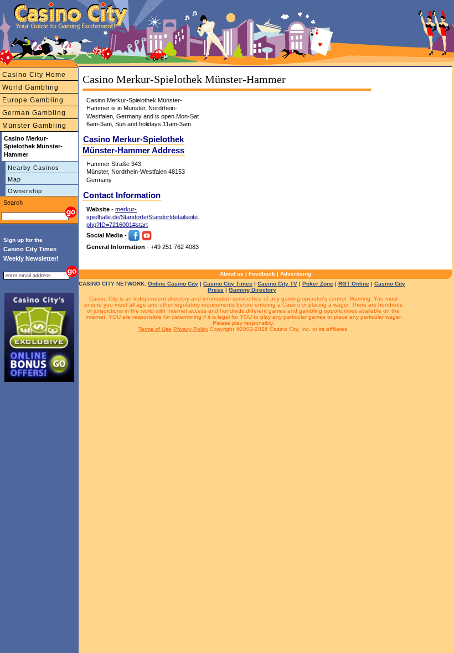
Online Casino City (173, 284)
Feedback (262, 274)
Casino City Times (227, 284)
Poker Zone (317, 284)
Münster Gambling (34, 125)
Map (14, 179)
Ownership (25, 191)
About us (232, 274)
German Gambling (34, 113)
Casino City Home (34, 75)
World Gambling (30, 87)
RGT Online (353, 284)
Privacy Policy (190, 329)
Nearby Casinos (33, 167)
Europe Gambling (33, 100)
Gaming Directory (252, 290)
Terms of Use (155, 329)
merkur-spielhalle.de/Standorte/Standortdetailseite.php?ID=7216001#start (142, 217)
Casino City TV (277, 284)
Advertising (295, 274)
